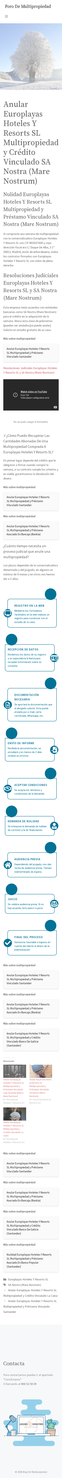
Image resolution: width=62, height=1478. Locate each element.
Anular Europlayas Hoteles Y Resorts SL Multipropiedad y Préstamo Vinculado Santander (30, 1306)
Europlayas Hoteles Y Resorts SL (28, 1279)
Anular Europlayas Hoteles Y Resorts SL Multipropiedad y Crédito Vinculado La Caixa (13, 1129)
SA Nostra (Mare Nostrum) (24, 1285)
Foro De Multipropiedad (28, 6)
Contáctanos (12, 1379)
